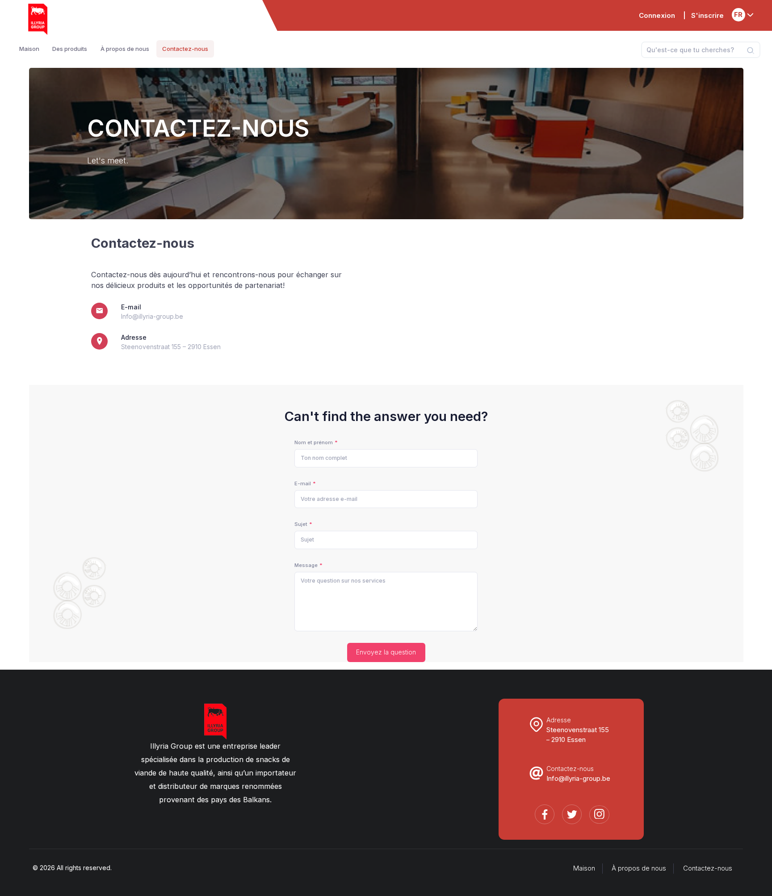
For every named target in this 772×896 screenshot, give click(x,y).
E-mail (302, 483)
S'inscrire (707, 16)
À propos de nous (639, 868)
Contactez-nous (707, 868)
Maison (584, 868)
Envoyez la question (386, 652)
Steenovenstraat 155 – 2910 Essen (171, 346)
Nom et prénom (313, 442)
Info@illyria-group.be (152, 316)
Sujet (300, 524)
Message (306, 565)
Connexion (657, 16)
